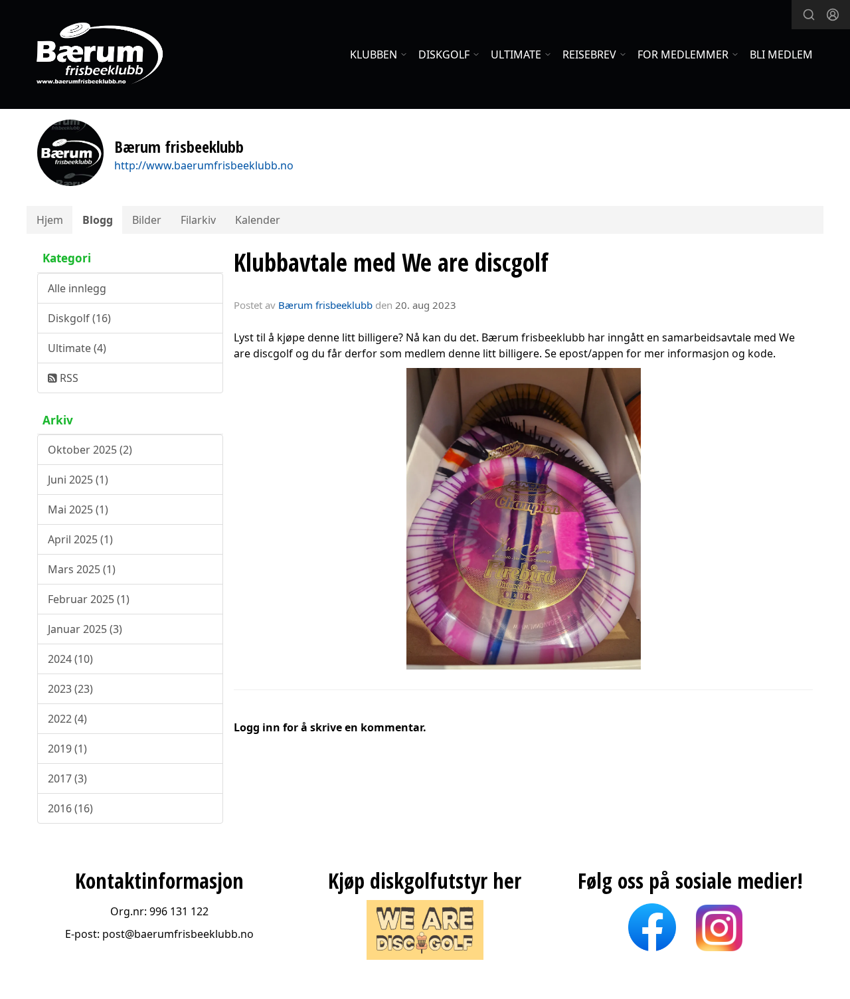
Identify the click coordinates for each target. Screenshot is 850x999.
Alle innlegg (77, 288)
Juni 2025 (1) (78, 479)
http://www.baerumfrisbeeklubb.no (204, 165)
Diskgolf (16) (79, 318)
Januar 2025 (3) (85, 629)
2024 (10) (70, 659)
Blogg (97, 220)
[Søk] (809, 15)
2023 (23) (70, 688)
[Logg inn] (833, 15)
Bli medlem (781, 54)
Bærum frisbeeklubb (325, 305)
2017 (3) (67, 778)
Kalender (257, 220)
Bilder (146, 220)
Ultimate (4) (77, 348)
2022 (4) (67, 718)
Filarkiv (198, 220)
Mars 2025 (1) (82, 569)
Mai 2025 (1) (78, 509)
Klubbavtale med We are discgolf (391, 262)
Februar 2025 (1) (88, 599)
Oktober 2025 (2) (90, 449)
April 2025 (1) (80, 539)
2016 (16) (70, 808)
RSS (67, 378)
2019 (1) (67, 748)
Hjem (50, 220)
